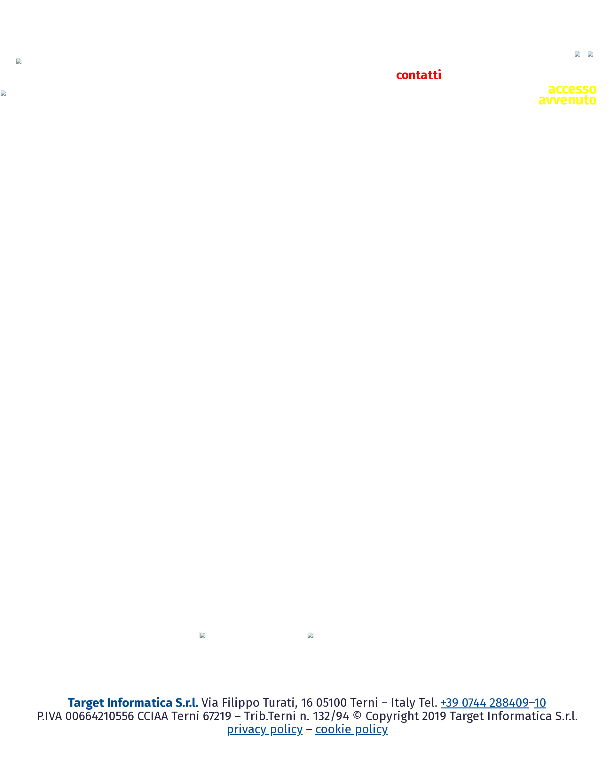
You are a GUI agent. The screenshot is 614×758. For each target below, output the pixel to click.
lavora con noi (201, 74)
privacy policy (264, 729)
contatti (418, 74)
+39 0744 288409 (485, 702)
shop (470, 58)
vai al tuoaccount (568, 111)
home (178, 58)
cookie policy (351, 729)
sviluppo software (367, 58)
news (537, 58)
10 (540, 702)
